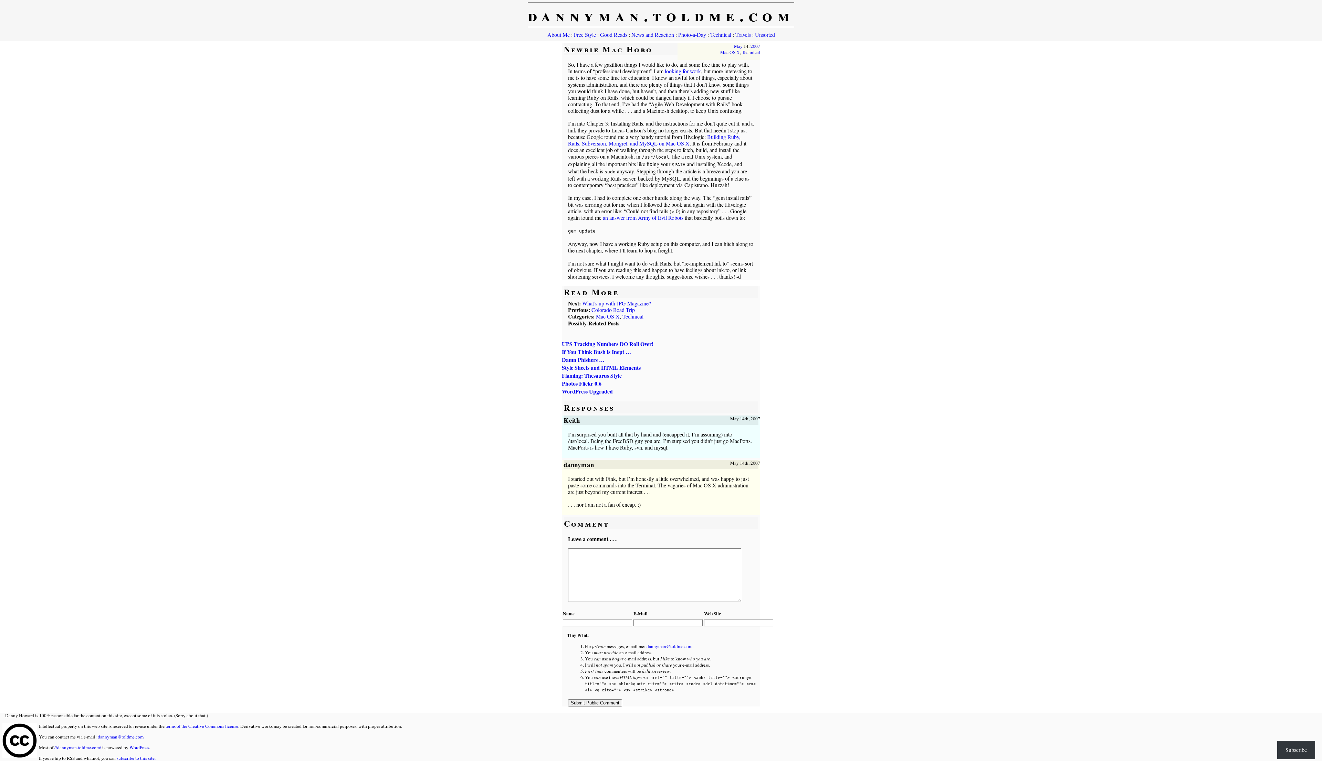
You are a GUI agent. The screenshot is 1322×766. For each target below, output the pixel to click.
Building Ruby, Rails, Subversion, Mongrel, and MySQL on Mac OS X (654, 140)
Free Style (585, 34)
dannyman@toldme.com (669, 646)
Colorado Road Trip (613, 309)
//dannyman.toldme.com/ (77, 747)
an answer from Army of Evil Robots (643, 217)
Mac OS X (730, 52)
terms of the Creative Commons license (202, 726)
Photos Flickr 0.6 (581, 383)
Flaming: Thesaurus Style (592, 375)
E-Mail (640, 613)
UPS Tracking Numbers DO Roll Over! (607, 344)
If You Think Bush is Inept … (596, 352)
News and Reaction (652, 34)
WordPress (139, 747)
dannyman (579, 464)
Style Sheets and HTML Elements (601, 367)
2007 (755, 46)
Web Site (712, 613)
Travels (743, 34)
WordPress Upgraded (587, 391)
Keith (572, 420)
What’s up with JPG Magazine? (616, 303)
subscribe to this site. (136, 758)
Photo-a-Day (692, 34)
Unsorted (765, 34)
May (738, 46)
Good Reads (613, 34)
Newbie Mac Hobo (608, 49)
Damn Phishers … (583, 360)
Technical (720, 34)
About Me (558, 34)
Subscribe (1296, 749)
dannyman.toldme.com (661, 15)
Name (569, 613)
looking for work (683, 71)
